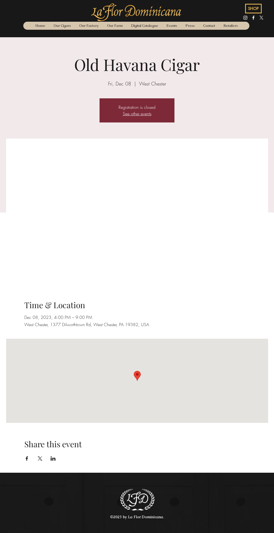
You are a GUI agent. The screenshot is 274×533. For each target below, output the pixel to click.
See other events (137, 114)
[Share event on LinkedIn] (53, 458)
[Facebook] (253, 17)
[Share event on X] (40, 458)
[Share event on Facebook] (26, 458)
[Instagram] (245, 17)
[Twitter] (261, 17)
